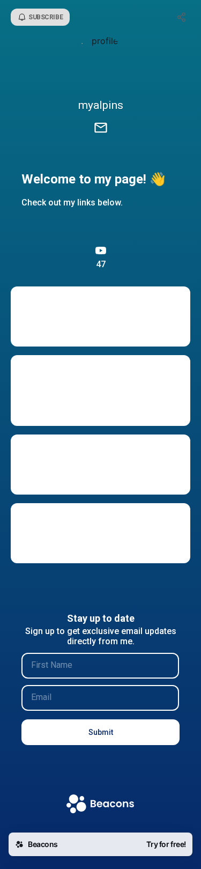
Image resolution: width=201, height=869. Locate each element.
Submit (100, 732)
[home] (100, 804)
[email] (101, 129)
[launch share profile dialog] (181, 17)
